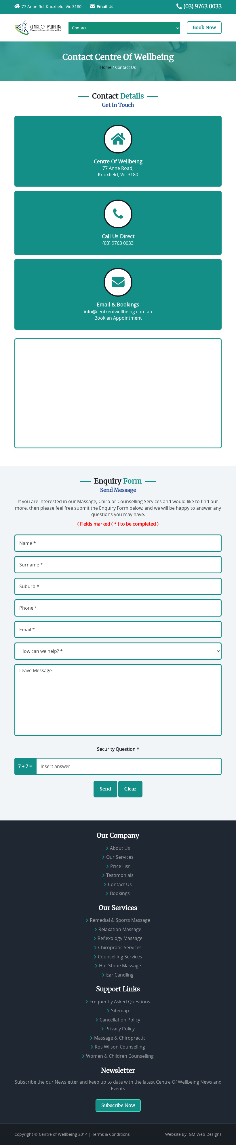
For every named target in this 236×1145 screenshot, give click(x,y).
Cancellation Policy (120, 1020)
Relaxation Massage (119, 929)
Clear (130, 789)
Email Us (105, 6)
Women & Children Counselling (120, 1056)
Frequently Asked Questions (120, 1001)
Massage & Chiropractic (120, 1038)
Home (105, 67)
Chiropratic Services (120, 947)
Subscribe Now (118, 1105)
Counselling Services (120, 956)
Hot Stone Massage (120, 965)
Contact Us (120, 884)
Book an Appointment (118, 318)
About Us (120, 848)
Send (105, 789)
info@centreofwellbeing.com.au (118, 311)
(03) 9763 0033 (203, 6)
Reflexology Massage (120, 938)
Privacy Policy (120, 1028)
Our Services (120, 857)
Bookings (120, 893)
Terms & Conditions (111, 1134)
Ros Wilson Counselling (120, 1047)
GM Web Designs (205, 1134)
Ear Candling (120, 975)
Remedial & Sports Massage (120, 920)
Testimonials (120, 875)
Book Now (204, 27)
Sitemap (120, 1010)
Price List (120, 866)
